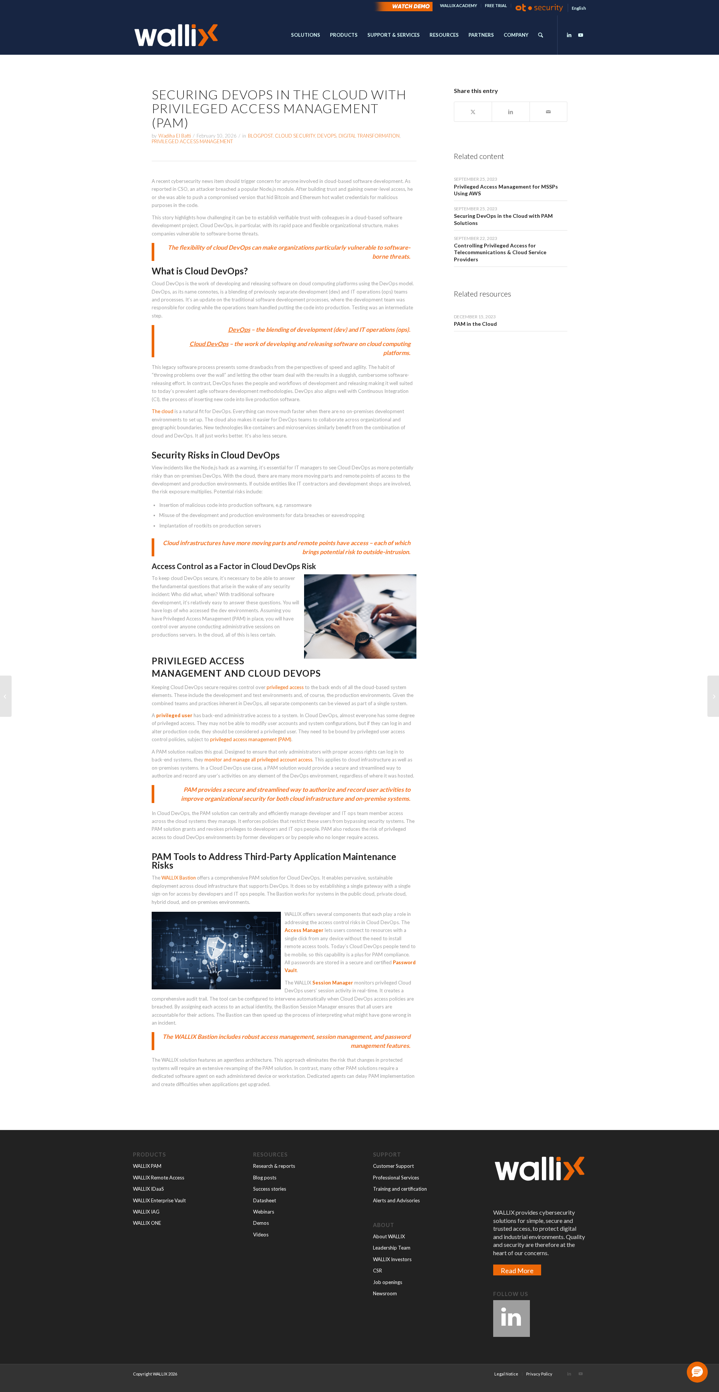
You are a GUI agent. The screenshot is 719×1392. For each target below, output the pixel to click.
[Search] (540, 35)
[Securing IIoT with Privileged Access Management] (6, 696)
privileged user (174, 715)
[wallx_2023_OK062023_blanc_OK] (176, 35)
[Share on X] (473, 111)
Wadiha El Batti (174, 136)
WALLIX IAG (146, 1212)
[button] (697, 1372)
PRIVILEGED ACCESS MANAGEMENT (192, 141)
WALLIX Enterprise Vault (159, 1200)
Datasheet (264, 1200)
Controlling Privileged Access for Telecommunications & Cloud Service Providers (500, 252)
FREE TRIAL (496, 5)
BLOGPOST (260, 136)
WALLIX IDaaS (148, 1189)
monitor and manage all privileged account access (258, 760)
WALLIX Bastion (178, 878)
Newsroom (385, 1293)
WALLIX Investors (392, 1259)
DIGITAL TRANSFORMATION (369, 136)
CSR (377, 1271)
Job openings (387, 1282)
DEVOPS (326, 136)
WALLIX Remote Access (158, 1178)
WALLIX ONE (147, 1223)
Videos (261, 1235)
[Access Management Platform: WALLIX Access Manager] (713, 696)
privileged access (285, 687)
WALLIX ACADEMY (458, 5)
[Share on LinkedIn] (510, 111)
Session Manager (332, 983)
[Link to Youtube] (580, 34)
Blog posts (264, 1178)
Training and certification (400, 1189)
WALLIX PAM (147, 1166)
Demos (261, 1223)
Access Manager (304, 930)
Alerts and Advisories (396, 1200)
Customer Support (393, 1166)
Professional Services (396, 1178)
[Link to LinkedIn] (569, 34)
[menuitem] (458, 5)
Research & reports (274, 1166)
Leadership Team (391, 1248)
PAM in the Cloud (475, 324)
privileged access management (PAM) (250, 739)
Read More (517, 1270)
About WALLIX (389, 1236)
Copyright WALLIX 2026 (155, 1373)
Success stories (269, 1189)
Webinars (263, 1212)
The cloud (162, 411)
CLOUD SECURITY (295, 136)
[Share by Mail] (548, 111)
